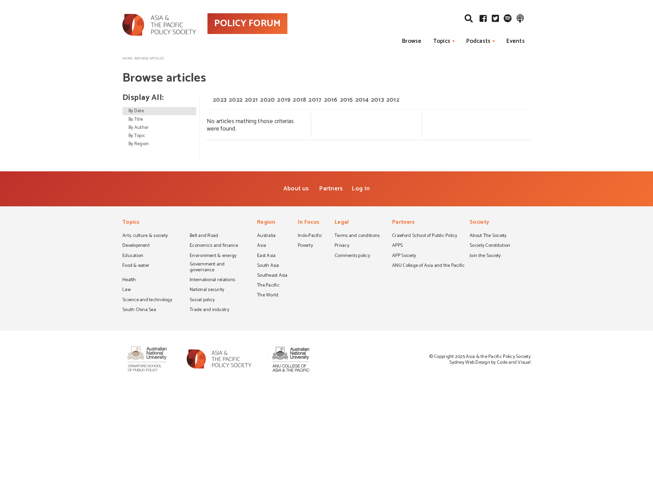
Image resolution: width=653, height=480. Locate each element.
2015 (346, 100)
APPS (397, 246)
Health (129, 280)
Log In (361, 189)
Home (127, 58)
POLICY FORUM (247, 23)
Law (126, 290)
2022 (235, 100)
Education (132, 256)
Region (266, 223)
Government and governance (207, 267)
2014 (362, 100)
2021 (251, 100)
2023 (220, 100)
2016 (331, 100)
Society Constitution (490, 246)
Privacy (342, 246)
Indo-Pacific (310, 236)
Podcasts (478, 41)
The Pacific (268, 285)
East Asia (266, 256)
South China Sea (139, 310)
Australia (266, 236)
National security (207, 290)
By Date (136, 111)
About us (296, 189)
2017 (314, 100)
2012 (392, 100)
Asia (261, 246)
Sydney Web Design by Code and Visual (490, 362)
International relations (212, 280)
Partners (331, 189)
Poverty (305, 246)
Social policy (202, 300)
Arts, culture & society (145, 236)
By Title (136, 119)
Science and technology (147, 300)
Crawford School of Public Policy (424, 236)
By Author (139, 128)
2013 (377, 100)
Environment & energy (213, 256)
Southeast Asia (272, 276)
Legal (342, 223)
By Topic (137, 136)
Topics (442, 41)
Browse (412, 41)
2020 (267, 100)
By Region (139, 144)
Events (515, 41)
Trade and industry (209, 310)
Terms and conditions (357, 236)
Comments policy (352, 256)
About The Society (488, 236)
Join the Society (485, 256)
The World (267, 295)
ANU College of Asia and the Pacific (428, 266)
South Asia (268, 266)
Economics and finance (214, 246)
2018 (299, 100)
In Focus (308, 223)
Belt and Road (204, 236)
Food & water (135, 266)
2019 (283, 100)
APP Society (404, 256)
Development (136, 246)
